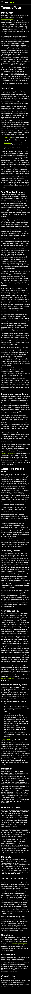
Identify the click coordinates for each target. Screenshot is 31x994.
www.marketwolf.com (7, 19)
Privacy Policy (7, 137)
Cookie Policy (7, 143)
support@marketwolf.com (8, 453)
